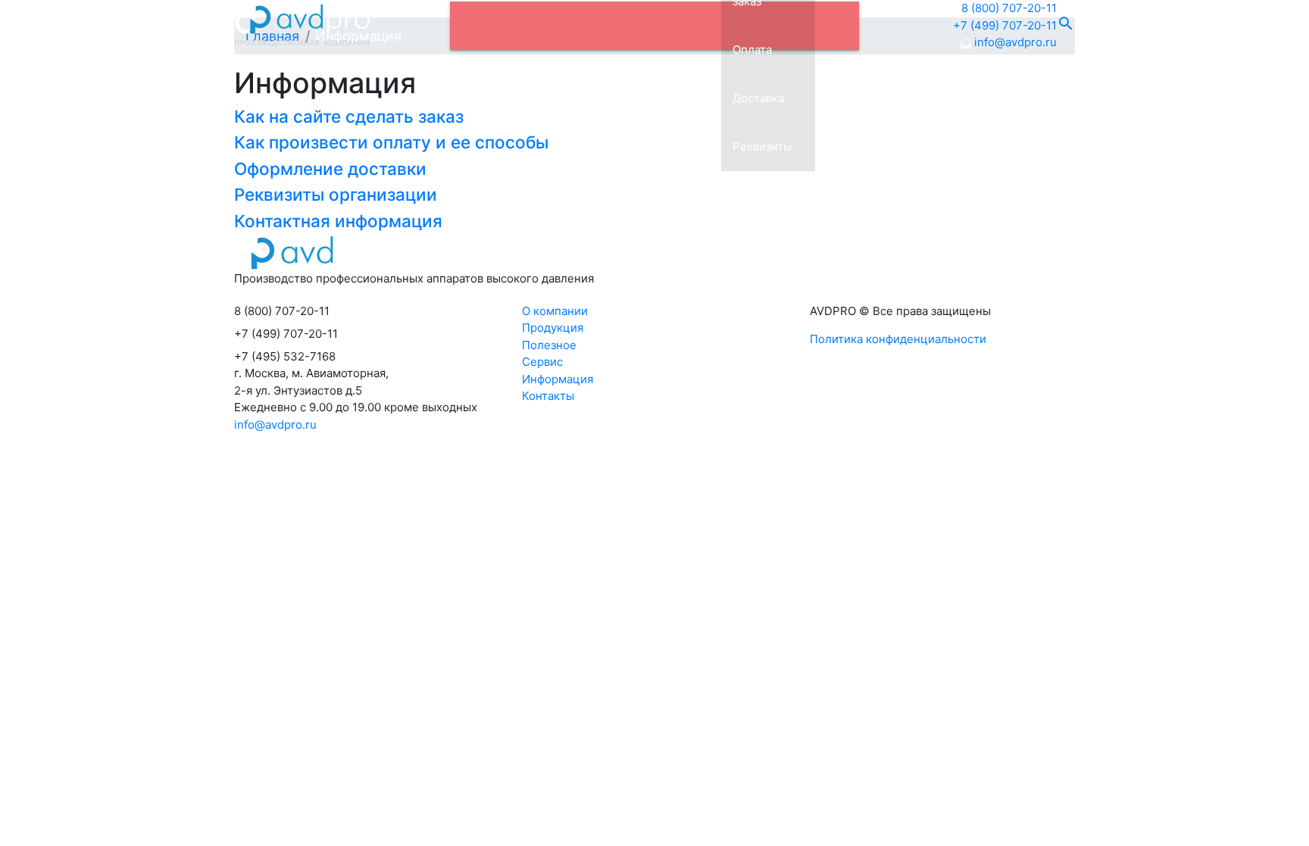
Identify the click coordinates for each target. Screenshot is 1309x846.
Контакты (548, 396)
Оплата (752, 49)
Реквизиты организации (335, 194)
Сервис (542, 361)
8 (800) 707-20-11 (1009, 8)
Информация (557, 379)
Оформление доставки (330, 168)
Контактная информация (338, 221)
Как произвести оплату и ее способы (391, 142)
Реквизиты (762, 146)
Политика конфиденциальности (898, 339)
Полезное (549, 345)
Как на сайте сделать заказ (349, 116)
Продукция (552, 327)
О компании (555, 311)
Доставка (758, 98)
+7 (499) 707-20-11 (1005, 25)
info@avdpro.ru (1014, 42)
